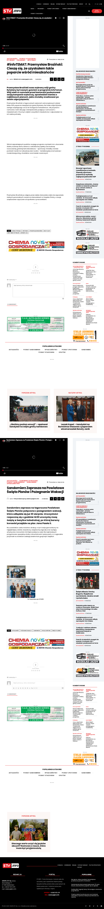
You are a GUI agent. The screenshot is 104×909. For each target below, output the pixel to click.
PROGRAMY (21, 60)
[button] (89, 4)
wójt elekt (47, 231)
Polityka (75, 297)
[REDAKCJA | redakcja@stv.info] (8, 79)
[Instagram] (97, 4)
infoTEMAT (31, 60)
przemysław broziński (36, 231)
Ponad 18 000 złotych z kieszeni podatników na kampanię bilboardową (91, 288)
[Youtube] (101, 4)
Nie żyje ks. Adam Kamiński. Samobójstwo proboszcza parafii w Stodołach (83, 880)
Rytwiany (11, 60)
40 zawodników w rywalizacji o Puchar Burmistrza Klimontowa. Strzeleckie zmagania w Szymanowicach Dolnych (86, 109)
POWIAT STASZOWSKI (28, 58)
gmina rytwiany (16, 231)
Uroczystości (76, 283)
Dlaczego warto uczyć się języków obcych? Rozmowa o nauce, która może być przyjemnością (85, 87)
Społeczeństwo (81, 103)
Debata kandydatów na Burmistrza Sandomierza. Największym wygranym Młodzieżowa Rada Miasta (91, 319)
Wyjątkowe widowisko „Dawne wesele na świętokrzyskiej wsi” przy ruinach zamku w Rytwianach (87, 187)
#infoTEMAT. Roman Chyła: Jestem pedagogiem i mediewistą (90, 301)
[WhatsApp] (59, 79)
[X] (99, 4)
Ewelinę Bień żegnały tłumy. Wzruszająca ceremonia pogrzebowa (86, 890)
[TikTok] (93, 906)
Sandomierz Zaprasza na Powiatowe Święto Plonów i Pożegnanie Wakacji (84, 77)
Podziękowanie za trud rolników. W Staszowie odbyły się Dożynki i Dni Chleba (85, 118)
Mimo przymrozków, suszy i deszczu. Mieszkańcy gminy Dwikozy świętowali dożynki (86, 218)
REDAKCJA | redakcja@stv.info (23, 79)
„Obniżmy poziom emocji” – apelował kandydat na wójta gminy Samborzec (29, 425)
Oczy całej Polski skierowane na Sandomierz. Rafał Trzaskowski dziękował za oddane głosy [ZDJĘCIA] (78, 303)
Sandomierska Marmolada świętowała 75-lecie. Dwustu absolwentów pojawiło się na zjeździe (85, 885)
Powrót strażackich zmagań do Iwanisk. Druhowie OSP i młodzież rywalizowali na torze (87, 208)
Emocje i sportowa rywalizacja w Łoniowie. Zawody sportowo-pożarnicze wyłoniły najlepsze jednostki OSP (86, 172)
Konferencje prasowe (83, 74)
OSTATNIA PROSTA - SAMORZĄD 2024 (78, 267)
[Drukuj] (62, 79)
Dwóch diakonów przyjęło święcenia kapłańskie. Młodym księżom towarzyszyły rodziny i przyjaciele (78, 290)
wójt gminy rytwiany (13, 232)
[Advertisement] (35, 130)
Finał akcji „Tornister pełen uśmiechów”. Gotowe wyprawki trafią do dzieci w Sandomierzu (85, 98)
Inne (87, 283)
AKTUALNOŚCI (12, 58)
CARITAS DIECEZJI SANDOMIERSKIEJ (81, 93)
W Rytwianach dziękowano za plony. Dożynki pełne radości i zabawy (77, 315)
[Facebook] (95, 4)
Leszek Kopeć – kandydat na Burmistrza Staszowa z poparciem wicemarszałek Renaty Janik (75, 426)
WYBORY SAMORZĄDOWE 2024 (90, 267)
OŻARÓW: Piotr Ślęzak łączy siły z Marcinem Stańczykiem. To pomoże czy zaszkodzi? (91, 274)
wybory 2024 (24, 232)
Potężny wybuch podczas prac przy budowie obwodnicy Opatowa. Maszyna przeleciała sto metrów (85, 895)
